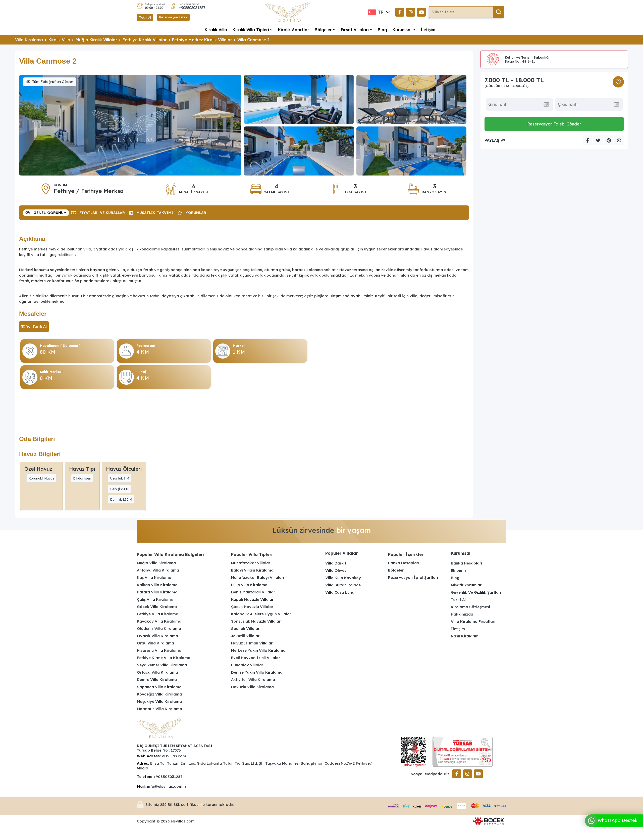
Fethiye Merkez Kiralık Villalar (202, 39)
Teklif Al (145, 17)
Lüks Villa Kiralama (249, 584)
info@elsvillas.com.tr (166, 786)
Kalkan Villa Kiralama (157, 584)
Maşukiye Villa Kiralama (159, 701)
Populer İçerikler (405, 554)
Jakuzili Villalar (245, 635)
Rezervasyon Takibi (173, 17)
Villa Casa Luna (339, 592)
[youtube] (421, 12)
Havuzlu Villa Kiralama (252, 686)
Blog (382, 29)
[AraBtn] (498, 12)
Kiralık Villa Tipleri (251, 29)
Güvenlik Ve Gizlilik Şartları (476, 592)
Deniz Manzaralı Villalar (253, 592)
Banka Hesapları (403, 562)
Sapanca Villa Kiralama (159, 686)
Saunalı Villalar (245, 628)
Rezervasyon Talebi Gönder (554, 123)
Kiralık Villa (216, 29)
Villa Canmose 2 (253, 39)
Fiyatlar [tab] (102, 212)
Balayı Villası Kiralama (252, 570)
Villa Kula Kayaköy (343, 577)
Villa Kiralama (29, 39)
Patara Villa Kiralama (157, 592)
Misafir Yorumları (467, 585)
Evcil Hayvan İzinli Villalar (255, 657)
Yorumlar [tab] (196, 212)
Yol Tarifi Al (36, 326)
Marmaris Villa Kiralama (159, 708)
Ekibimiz (458, 570)
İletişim (427, 29)
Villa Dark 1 (335, 563)
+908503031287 (192, 8)
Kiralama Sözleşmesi (470, 606)
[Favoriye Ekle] (618, 82)
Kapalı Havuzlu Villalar (252, 599)
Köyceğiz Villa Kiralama (159, 694)
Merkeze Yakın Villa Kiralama (258, 650)
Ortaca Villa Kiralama (157, 672)
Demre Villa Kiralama (157, 679)
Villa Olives (335, 570)
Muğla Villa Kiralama (156, 562)
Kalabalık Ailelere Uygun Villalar (261, 614)
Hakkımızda (462, 614)
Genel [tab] (50, 212)
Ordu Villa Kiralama (155, 643)
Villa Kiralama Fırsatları (473, 621)
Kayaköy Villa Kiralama (159, 621)
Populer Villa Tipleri (252, 554)
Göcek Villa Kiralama (157, 606)
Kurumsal (402, 29)
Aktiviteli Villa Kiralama (253, 679)
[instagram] (410, 12)
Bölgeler (323, 29)
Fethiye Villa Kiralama (157, 614)
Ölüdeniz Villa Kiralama (159, 628)
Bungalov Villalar (247, 665)
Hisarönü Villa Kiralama (159, 650)
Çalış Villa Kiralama (155, 599)
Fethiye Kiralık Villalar (145, 39)
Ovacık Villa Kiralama (157, 635)
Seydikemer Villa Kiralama (162, 665)
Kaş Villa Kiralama (154, 577)
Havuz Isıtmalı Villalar (252, 643)
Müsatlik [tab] (154, 212)
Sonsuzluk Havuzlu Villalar (256, 621)
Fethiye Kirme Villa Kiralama (163, 657)
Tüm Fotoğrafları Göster (52, 81)
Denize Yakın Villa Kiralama (257, 672)
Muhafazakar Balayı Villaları (257, 577)
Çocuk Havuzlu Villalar (252, 606)
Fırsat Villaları (355, 29)
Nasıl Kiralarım (464, 636)
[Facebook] (399, 12)
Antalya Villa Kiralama (158, 570)
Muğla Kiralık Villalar (96, 39)
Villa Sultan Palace (343, 585)
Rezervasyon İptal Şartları (413, 577)
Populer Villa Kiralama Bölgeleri (170, 554)
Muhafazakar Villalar (250, 562)
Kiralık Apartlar (293, 29)
